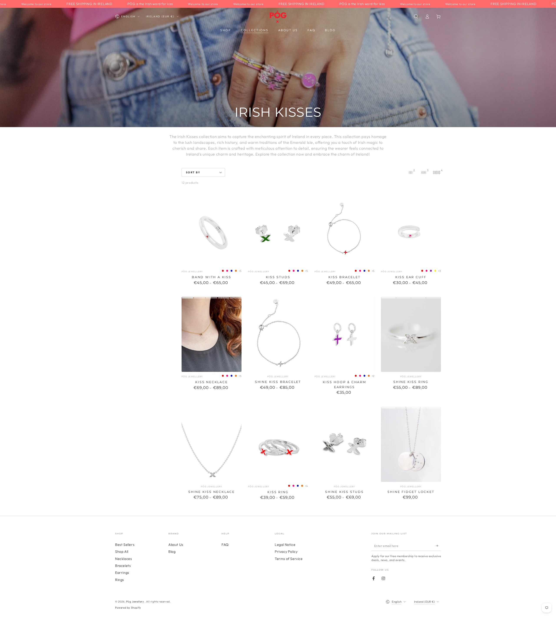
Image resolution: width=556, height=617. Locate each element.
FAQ (225, 544)
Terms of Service (289, 558)
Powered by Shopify (128, 607)
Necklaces (123, 558)
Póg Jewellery (135, 601)
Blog (171, 551)
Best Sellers (124, 544)
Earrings (122, 572)
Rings (119, 580)
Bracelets (123, 565)
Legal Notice (285, 544)
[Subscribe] (438, 546)
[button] (416, 16)
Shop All (121, 551)
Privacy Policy (286, 551)
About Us (175, 544)
